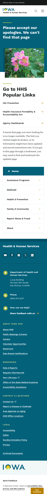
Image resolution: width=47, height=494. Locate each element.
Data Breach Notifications (15, 353)
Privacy (6, 445)
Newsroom (8, 349)
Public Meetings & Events (15, 334)
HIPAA (6, 435)
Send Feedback (10, 481)
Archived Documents (13, 453)
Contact (8, 402)
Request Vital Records (13, 373)
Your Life (10, 377)
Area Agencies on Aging (14, 411)
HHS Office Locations (13, 416)
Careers (6, 339)
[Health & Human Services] (9, 9)
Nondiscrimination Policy (15, 440)
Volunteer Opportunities (14, 344)
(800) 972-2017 (17, 298)
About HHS (8, 329)
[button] (37, 491)
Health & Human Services (15, 12)
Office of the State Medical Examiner (20, 382)
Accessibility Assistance (14, 387)
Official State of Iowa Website (13, 2)
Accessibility (9, 430)
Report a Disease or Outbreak (17, 406)
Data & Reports (10, 368)
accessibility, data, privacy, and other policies (23, 487)
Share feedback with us (22, 313)
